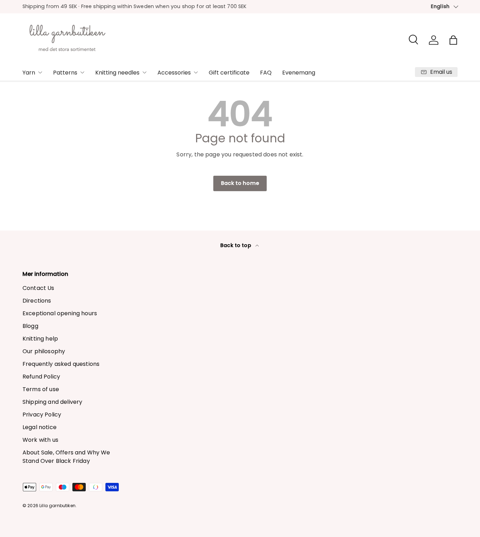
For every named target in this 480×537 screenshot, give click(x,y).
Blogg (30, 326)
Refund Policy (41, 377)
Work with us (40, 440)
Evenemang (298, 73)
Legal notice (39, 427)
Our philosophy (43, 351)
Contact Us (38, 288)
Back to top (236, 245)
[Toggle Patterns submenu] (82, 72)
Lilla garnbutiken (57, 506)
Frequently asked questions (60, 364)
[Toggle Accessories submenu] (196, 72)
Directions (36, 301)
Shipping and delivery (52, 402)
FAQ (266, 73)
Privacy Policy (41, 414)
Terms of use (40, 389)
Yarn (28, 73)
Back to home (240, 183)
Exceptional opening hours (59, 313)
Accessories (174, 73)
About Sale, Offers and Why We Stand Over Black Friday (66, 456)
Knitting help (40, 339)
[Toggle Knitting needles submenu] (144, 72)
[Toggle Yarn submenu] (40, 72)
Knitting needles (117, 73)
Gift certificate (229, 73)
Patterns (65, 73)
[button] (453, 40)
